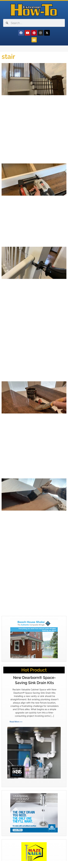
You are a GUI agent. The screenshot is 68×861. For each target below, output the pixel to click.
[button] (34, 39)
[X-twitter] (47, 33)
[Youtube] (27, 33)
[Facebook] (21, 33)
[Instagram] (40, 33)
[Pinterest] (34, 33)
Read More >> (16, 721)
